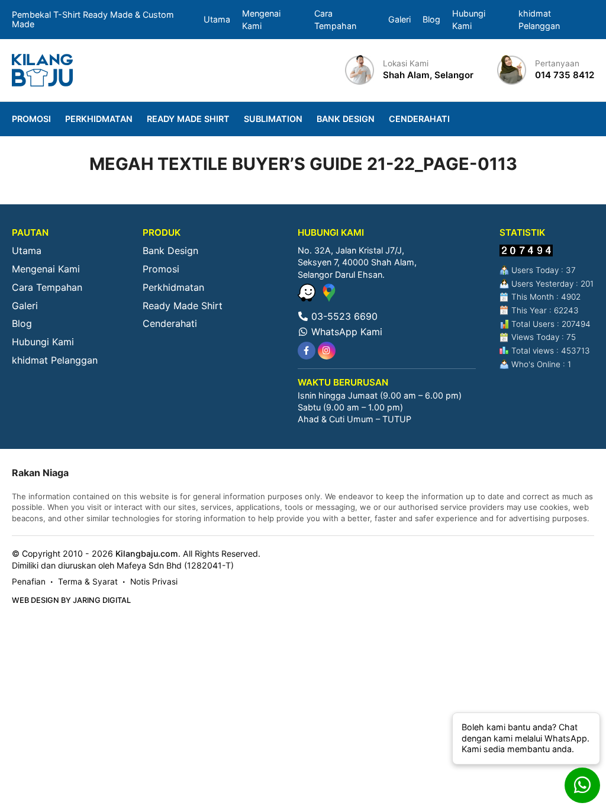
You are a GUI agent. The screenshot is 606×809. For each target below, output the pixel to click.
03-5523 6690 (343, 316)
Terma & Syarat (88, 581)
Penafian (29, 581)
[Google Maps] (329, 298)
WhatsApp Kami (345, 332)
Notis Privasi (154, 581)
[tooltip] (306, 350)
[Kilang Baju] (42, 70)
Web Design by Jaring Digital (71, 600)
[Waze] (308, 298)
